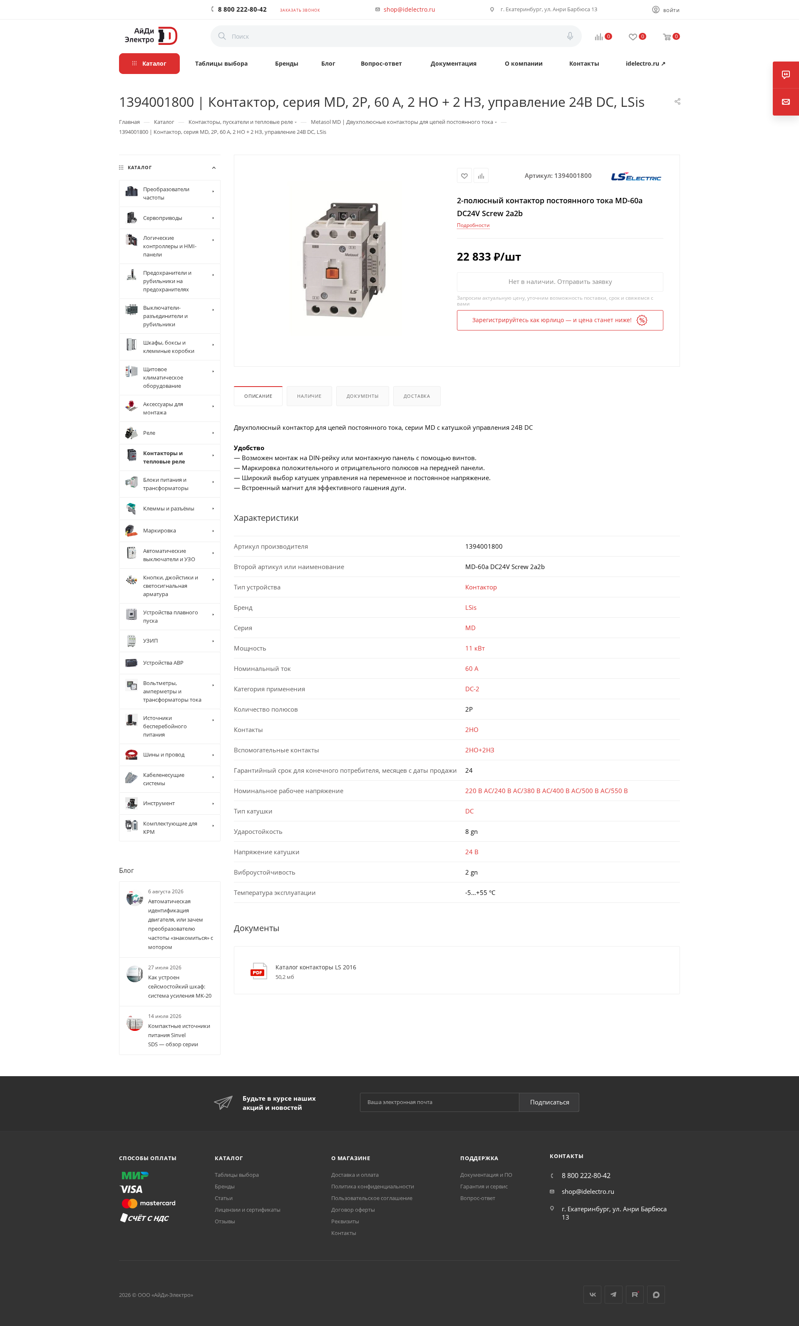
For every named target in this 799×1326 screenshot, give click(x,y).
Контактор (481, 587)
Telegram (614, 1295)
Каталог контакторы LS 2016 (315, 967)
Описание (258, 396)
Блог (126, 870)
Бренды (225, 1186)
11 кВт (475, 648)
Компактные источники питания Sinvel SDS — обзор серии (179, 1035)
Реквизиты (345, 1221)
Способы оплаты (148, 1158)
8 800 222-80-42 (242, 9)
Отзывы (225, 1221)
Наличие (309, 396)
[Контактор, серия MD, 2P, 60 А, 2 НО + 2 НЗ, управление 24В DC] (345, 259)
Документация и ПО (486, 1174)
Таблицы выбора (237, 1174)
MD (470, 628)
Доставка (417, 396)
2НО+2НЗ (479, 750)
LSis (470, 607)
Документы (363, 396)
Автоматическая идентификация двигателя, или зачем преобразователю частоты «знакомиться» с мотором (180, 924)
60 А (472, 668)
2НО (472, 729)
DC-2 (472, 689)
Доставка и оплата (355, 1174)
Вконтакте (592, 1295)
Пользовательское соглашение (371, 1198)
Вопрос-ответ (477, 1198)
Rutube (635, 1295)
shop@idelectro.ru (409, 9)
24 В (472, 852)
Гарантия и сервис (484, 1186)
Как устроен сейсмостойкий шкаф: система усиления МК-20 (179, 987)
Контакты (343, 1233)
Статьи (224, 1198)
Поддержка (479, 1158)
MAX (656, 1295)
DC (469, 811)
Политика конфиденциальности (372, 1186)
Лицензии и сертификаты (247, 1209)
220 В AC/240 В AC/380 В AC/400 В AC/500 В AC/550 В (546, 790)
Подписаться (549, 1102)
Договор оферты (353, 1209)
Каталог (229, 1158)
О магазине (350, 1158)
